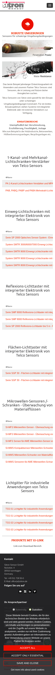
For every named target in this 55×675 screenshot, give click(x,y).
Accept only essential (27, 655)
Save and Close (27, 663)
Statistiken (37, 609)
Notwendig (21, 609)
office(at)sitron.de (19, 581)
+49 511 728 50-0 (16, 578)
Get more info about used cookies (27, 670)
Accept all (27, 647)
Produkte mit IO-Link (27, 540)
